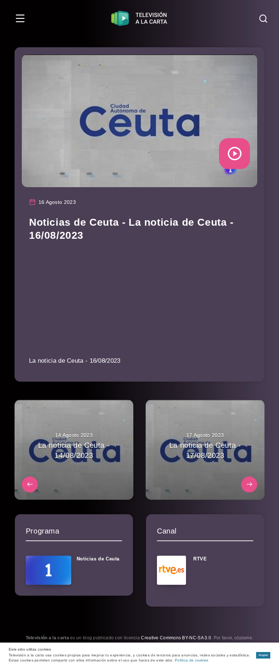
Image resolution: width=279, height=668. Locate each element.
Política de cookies (192, 660)
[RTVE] (171, 570)
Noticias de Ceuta (98, 559)
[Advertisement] (139, 304)
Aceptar (263, 655)
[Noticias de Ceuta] (48, 570)
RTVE (200, 559)
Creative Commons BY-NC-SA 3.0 (176, 637)
